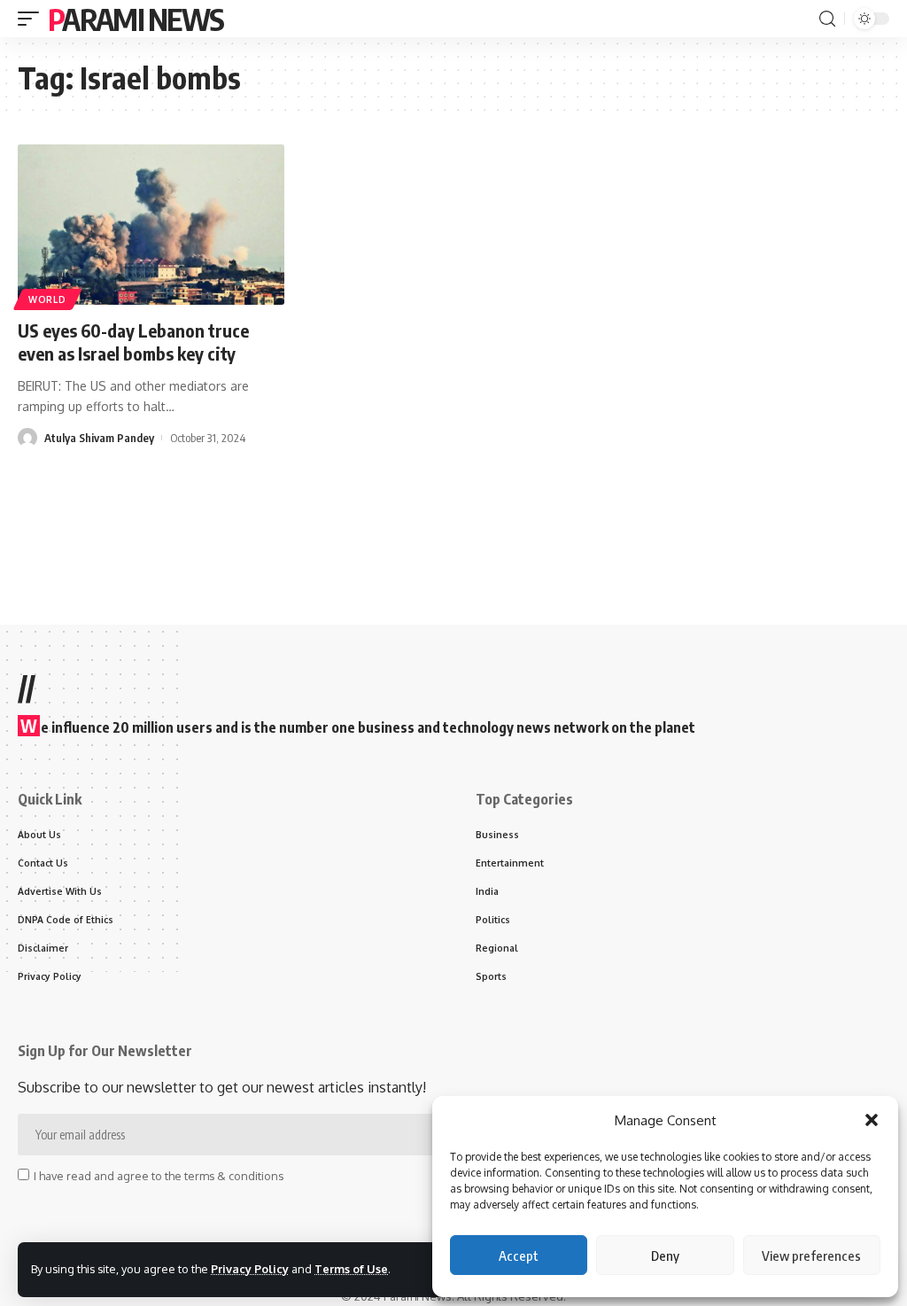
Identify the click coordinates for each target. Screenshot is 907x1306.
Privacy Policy (250, 1269)
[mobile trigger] (33, 18)
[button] (871, 1120)
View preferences (811, 1255)
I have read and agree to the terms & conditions (158, 1176)
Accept (519, 1255)
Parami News (135, 18)
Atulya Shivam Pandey (99, 438)
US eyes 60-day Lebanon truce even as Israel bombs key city (133, 341)
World (47, 299)
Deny (665, 1255)
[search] (827, 19)
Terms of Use (351, 1269)
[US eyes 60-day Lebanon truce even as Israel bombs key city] (151, 224)
